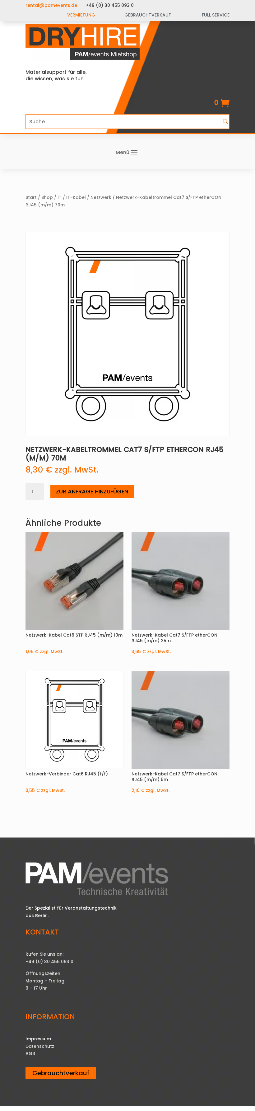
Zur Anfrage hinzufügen (92, 491)
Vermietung (81, 15)
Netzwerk (100, 197)
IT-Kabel (76, 197)
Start (31, 197)
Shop (47, 197)
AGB (30, 1053)
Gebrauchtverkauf (60, 1073)
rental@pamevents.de (51, 5)
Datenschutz (40, 1046)
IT (60, 197)
